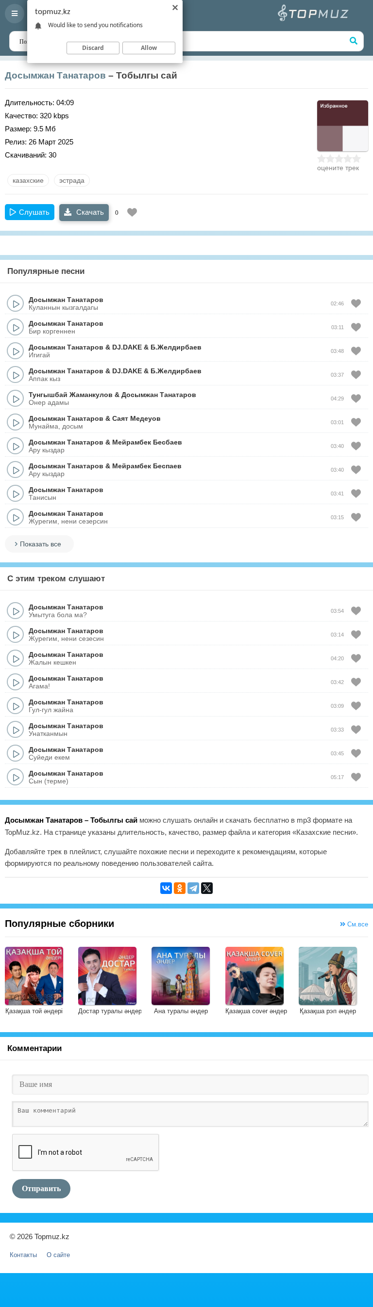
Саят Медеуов (136, 418)
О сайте (58, 1255)
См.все (356, 924)
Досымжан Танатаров (55, 75)
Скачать (89, 212)
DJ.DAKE (127, 347)
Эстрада (72, 180)
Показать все (40, 544)
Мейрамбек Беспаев (147, 466)
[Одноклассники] (180, 888)
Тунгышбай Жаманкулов (71, 394)
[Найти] (353, 41)
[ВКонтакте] (166, 888)
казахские (28, 180)
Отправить (41, 1188)
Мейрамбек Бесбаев (147, 442)
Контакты (23, 1255)
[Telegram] (193, 888)
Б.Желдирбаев (176, 347)
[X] (207, 888)
